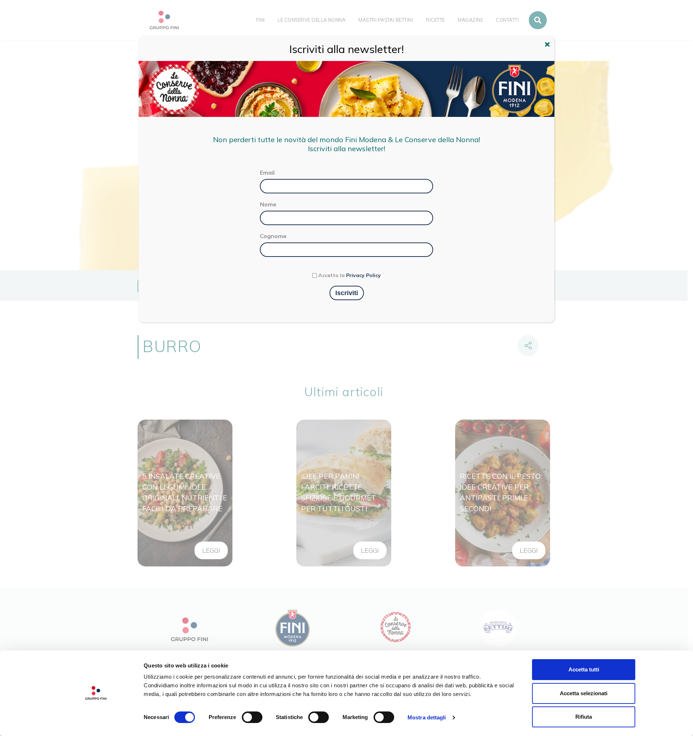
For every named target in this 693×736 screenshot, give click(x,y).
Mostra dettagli (426, 717)
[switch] (252, 717)
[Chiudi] (548, 45)
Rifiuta (583, 717)
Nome (268, 204)
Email (267, 172)
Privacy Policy (363, 275)
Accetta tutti (583, 669)
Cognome (273, 236)
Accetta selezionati (583, 693)
